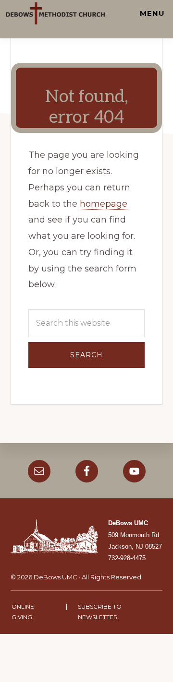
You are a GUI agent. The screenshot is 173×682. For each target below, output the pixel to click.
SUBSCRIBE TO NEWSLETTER (100, 612)
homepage (103, 204)
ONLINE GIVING (23, 612)
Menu (152, 13)
